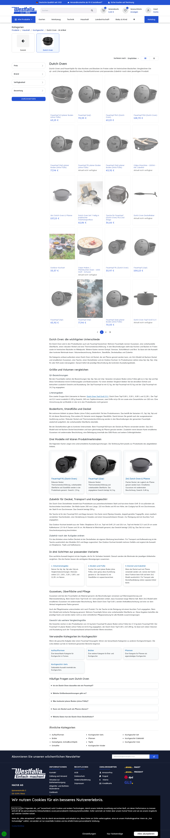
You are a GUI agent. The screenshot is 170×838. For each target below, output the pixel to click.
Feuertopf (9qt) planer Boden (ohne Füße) (59, 166)
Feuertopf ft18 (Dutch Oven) (145, 115)
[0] (103, 10)
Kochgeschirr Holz (132, 742)
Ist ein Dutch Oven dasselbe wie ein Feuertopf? (73, 686)
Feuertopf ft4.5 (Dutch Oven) (115, 116)
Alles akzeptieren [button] (145, 834)
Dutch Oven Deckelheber (144, 215)
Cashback (53, 792)
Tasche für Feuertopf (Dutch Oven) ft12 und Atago (115, 217)
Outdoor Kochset (57, 268)
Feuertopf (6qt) (84, 115)
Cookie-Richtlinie (18, 826)
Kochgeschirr (38, 30)
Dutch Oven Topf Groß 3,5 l (145, 320)
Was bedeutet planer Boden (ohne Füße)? (70, 701)
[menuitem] (23, 19)
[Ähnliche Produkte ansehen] (73, 89)
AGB (76, 772)
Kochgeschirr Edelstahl (134, 738)
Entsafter (55, 745)
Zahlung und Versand (58, 776)
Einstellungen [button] (89, 834)
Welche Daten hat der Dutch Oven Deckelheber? (73, 717)
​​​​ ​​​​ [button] (153, 756)
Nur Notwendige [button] (115, 834)
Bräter (91, 650)
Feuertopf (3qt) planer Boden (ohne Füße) (115, 166)
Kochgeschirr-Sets (59, 664)
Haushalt (26, 30)
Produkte (15, 30)
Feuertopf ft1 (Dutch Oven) (117, 268)
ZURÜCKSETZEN (28, 99)
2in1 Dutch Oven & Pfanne (61, 215)
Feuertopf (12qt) (140, 268)
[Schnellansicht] (73, 78)
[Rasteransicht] (145, 58)
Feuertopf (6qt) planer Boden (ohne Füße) (115, 321)
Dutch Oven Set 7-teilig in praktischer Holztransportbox (89, 217)
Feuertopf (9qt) (84, 320)
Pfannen (129, 650)
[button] (133, 58)
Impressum (79, 783)
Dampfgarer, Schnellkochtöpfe (64, 742)
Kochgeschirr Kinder (96, 745)
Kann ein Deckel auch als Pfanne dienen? (70, 709)
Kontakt (52, 772)
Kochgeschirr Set (132, 735)
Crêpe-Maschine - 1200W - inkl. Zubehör (145, 166)
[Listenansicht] (154, 58)
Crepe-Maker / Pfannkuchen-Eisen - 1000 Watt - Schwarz (89, 270)
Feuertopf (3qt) (56, 320)
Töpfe (90, 742)
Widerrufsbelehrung (82, 780)
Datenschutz (79, 776)
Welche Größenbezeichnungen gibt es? (70, 693)
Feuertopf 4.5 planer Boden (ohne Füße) (62, 116)
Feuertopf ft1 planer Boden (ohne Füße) (89, 166)
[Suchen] (92, 10)
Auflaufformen (58, 650)
